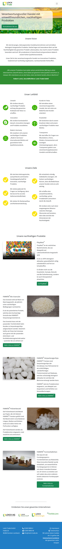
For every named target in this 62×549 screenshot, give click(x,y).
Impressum (55, 528)
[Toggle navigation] (57, 3)
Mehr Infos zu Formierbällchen (48, 484)
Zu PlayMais (42, 283)
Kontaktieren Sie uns (10, 26)
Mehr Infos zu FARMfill (12, 345)
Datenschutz (54, 531)
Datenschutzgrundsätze (51, 538)
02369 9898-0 (28, 528)
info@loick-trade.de (31, 533)
